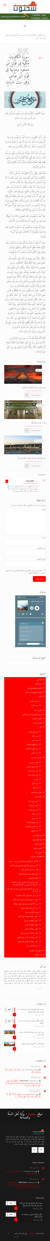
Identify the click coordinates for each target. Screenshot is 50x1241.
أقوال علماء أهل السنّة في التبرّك (29, 869)
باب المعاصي (34, 752)
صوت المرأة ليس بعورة (31, 912)
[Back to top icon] (8, 1233)
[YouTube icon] (15, 1237)
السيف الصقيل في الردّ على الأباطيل (32, 714)
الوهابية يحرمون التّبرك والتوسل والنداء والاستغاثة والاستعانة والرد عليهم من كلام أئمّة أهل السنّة (25, 883)
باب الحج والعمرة (33, 732)
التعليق (43, 509)
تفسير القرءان (34, 705)
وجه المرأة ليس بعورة (32, 945)
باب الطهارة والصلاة (32, 744)
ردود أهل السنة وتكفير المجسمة (29, 908)
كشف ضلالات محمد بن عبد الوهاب (28, 941)
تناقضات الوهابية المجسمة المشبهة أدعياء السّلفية (25, 899)
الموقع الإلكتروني (41, 559)
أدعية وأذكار (38, 684)
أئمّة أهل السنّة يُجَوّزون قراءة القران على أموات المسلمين (23, 861)
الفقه (40, 727)
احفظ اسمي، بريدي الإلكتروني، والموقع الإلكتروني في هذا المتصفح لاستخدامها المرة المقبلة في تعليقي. (26, 571)
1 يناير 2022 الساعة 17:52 (30, 483)
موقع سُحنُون (32, 1233)
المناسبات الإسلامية (36, 757)
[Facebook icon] (17, 1237)
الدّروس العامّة (38, 710)
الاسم (44, 537)
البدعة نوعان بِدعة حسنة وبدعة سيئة (28, 874)
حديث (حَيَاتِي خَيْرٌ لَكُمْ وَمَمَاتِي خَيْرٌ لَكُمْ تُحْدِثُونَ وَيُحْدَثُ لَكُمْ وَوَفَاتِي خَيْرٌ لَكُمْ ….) (23, 1095)
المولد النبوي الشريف (32, 766)
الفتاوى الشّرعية (37, 723)
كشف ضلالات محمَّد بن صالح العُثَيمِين (27, 937)
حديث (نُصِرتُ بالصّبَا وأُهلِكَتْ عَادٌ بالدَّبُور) (34, 387)
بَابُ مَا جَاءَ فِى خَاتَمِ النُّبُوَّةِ (38, 422)
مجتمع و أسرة (38, 852)
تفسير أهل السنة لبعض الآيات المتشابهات (27, 895)
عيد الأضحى (35, 783)
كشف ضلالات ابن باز (31, 924)
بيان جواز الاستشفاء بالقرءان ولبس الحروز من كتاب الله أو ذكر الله (22, 890)
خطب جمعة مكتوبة (36, 792)
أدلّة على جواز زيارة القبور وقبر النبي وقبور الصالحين (24, 865)
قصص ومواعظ (37, 848)
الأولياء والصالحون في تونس (34, 688)
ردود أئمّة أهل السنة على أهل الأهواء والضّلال (25, 903)
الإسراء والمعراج (33, 762)
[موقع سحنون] (25, 6)
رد (6, 481)
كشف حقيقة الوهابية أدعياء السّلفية (28, 916)
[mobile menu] (5, 5)
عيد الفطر (35, 787)
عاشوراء (36, 779)
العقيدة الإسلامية (37, 718)
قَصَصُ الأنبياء (38, 844)
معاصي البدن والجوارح (35, 950)
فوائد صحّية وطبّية (37, 839)
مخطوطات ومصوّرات (36, 856)
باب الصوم (35, 740)
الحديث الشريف (33, 701)
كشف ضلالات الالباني (31, 929)
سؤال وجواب (38, 796)
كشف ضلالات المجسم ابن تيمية (29, 933)
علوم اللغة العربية (37, 835)
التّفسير (40, 696)
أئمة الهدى (39, 679)
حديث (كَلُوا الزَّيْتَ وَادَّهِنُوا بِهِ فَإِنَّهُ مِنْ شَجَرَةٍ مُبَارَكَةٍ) (23, 1071)
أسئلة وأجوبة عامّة (33, 801)
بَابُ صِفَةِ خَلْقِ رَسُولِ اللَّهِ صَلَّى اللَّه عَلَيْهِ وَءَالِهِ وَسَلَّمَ (32, 458)
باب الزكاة (35, 736)
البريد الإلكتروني (41, 548)
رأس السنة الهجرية (33, 770)
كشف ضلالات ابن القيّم (31, 920)
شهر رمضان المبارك (33, 775)
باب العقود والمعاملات (32, 748)
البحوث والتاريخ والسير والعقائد (33, 692)
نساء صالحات (38, 954)
